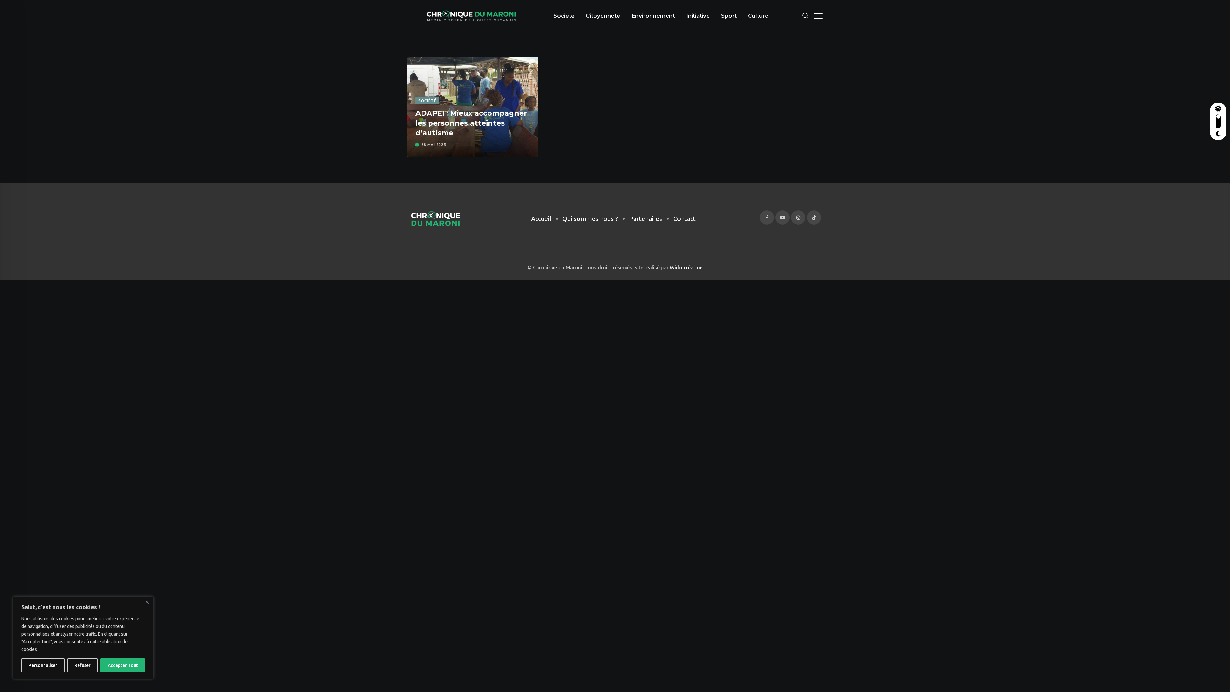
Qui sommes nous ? (590, 218)
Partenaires (645, 218)
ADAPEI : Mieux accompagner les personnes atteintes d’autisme (471, 123)
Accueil (541, 218)
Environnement (653, 15)
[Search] (805, 15)
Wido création (685, 267)
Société (564, 15)
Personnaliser (43, 665)
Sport (729, 15)
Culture (758, 15)
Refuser (82, 665)
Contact (684, 218)
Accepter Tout (123, 665)
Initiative (698, 15)
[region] (83, 638)
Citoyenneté (603, 15)
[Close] (147, 602)
